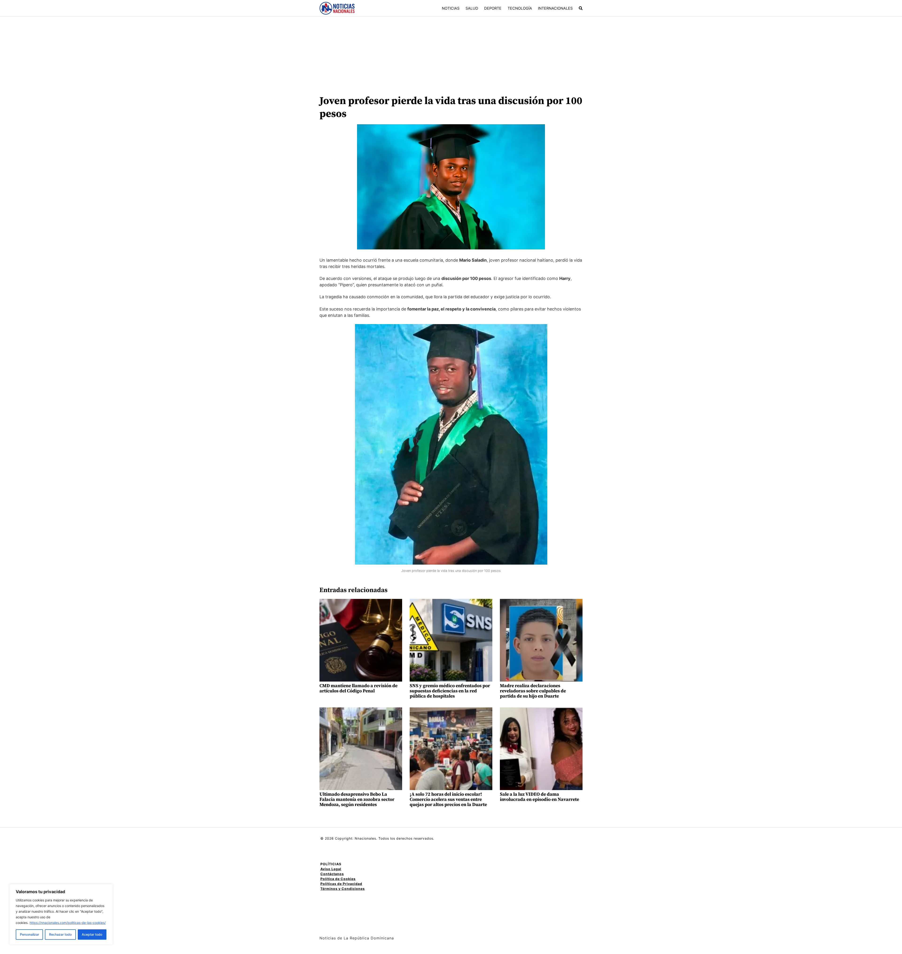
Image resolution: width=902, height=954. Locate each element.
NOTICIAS (450, 8)
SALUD (472, 8)
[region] (61, 914)
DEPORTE (493, 8)
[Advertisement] (451, 52)
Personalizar (29, 934)
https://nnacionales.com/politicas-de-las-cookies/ (68, 923)
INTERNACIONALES (555, 8)
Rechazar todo (60, 934)
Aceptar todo (92, 934)
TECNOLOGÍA (520, 8)
